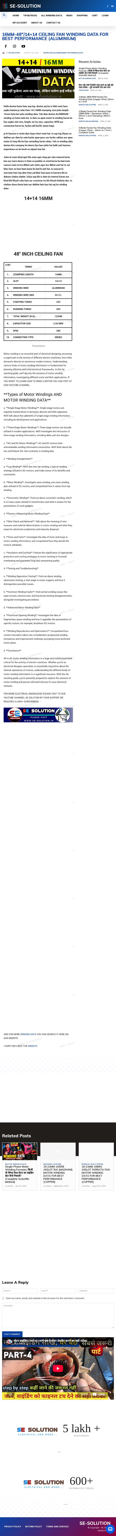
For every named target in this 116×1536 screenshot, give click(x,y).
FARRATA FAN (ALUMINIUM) (88, 121)
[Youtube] (112, 6)
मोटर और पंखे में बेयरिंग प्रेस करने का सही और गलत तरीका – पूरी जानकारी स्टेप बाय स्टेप (96, 86)
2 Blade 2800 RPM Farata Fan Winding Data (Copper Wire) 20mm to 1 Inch (96, 99)
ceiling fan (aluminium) (53, 53)
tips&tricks (84, 90)
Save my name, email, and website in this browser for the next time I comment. (45, 1298)
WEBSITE (32, 1046)
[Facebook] (107, 6)
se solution (14, 53)
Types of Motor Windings (30, 394)
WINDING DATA (28, 1034)
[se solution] (4, 53)
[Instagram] (14, 46)
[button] (4, 15)
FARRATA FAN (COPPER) (87, 105)
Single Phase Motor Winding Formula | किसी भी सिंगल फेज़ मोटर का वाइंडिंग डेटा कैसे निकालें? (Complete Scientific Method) (94, 72)
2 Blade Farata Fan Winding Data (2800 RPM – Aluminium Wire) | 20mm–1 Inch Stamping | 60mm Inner (95, 115)
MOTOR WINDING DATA (73, 53)
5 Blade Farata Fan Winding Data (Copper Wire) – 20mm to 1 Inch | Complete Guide (95, 130)
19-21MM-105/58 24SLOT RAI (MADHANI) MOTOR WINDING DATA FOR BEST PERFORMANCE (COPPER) (57, 1174)
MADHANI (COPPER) (52, 1164)
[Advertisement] (38, 228)
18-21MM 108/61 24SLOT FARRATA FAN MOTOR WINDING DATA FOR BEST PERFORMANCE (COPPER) (96, 1174)
